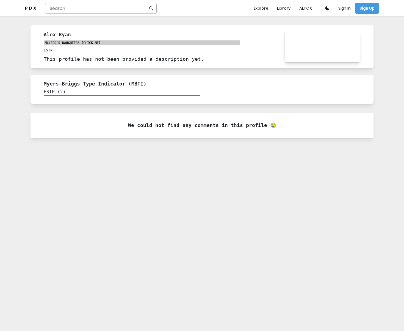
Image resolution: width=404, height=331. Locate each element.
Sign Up (367, 8)
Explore (261, 8)
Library (283, 8)
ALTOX (305, 8)
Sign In (344, 8)
